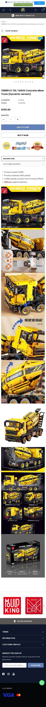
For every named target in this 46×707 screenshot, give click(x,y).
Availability (5, 100)
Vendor (4, 103)
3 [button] (18, 81)
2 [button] (15, 81)
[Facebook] (4, 674)
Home (3, 22)
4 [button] (20, 81)
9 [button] (32, 81)
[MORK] (34, 605)
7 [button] (27, 81)
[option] (23, 15)
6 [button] (25, 81)
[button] (42, 683)
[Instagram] (9, 674)
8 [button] (30, 81)
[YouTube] (14, 674)
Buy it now (23, 135)
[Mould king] (12, 605)
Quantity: (5, 115)
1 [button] (13, 81)
